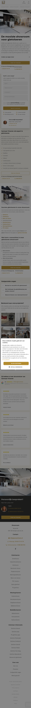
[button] (15, 367)
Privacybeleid (5, 359)
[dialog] (15, 354)
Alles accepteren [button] (16, 363)
